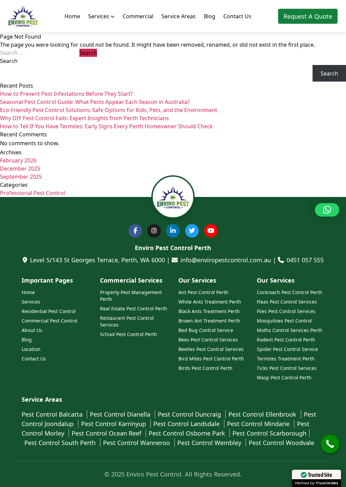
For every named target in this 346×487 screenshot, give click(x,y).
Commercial (138, 16)
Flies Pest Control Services (286, 311)
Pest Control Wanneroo (137, 443)
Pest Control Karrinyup (114, 424)
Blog (209, 16)
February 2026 (18, 160)
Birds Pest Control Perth (205, 368)
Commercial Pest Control (49, 320)
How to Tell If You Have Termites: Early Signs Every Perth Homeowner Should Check (106, 126)
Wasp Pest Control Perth (284, 377)
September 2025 (21, 176)
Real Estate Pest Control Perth (133, 308)
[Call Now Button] (330, 444)
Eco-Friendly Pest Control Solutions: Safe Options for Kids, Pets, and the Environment (108, 110)
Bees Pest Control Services (208, 339)
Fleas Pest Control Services (287, 301)
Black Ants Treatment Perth (209, 311)
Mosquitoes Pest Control (284, 320)
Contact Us (237, 16)
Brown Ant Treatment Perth (209, 320)
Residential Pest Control (49, 311)
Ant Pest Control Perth (203, 292)
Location (31, 349)
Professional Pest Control (32, 193)
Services (98, 16)
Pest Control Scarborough (269, 433)
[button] (327, 210)
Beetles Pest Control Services (211, 349)
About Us (32, 330)
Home (72, 16)
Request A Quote (307, 16)
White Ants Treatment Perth (209, 301)
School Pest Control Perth (128, 334)
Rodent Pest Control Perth (286, 339)
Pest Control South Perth (60, 443)
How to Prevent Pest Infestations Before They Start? (66, 93)
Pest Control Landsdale (187, 424)
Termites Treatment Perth (286, 358)
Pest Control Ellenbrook (263, 414)
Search (9, 61)
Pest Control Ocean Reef (107, 433)
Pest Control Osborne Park (188, 433)
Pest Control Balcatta (53, 414)
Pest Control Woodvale (281, 443)
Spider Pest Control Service (287, 349)
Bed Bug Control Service (205, 330)
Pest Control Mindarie (259, 424)
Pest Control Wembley (210, 443)
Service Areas (179, 16)
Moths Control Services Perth (289, 330)
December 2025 (20, 168)
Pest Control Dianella (121, 414)
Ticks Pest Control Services (287, 368)
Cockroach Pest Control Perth (289, 292)
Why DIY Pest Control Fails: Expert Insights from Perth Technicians (84, 118)
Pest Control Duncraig (190, 414)
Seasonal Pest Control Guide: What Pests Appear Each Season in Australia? (95, 102)
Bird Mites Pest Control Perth (211, 358)
